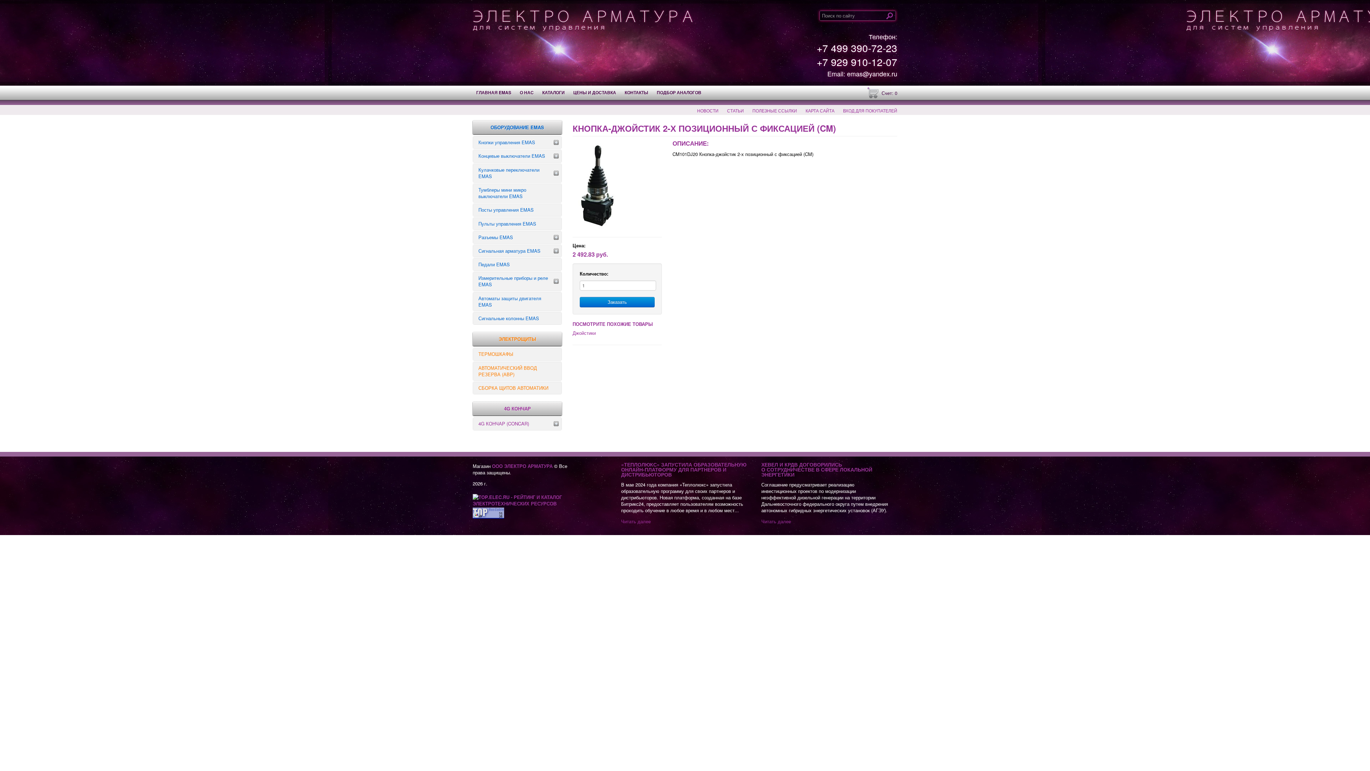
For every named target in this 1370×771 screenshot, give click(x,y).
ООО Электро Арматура (522, 466)
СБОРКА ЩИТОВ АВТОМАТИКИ (513, 387)
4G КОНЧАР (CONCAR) (503, 423)
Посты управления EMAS (506, 209)
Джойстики (584, 332)
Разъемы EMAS (495, 237)
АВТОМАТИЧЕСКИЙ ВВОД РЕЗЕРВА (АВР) (507, 371)
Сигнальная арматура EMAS (509, 250)
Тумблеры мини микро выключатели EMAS (502, 193)
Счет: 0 (889, 93)
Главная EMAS (493, 92)
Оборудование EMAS (517, 127)
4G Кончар (517, 408)
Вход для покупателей (870, 110)
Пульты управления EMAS (507, 223)
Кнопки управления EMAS (506, 142)
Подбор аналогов (679, 92)
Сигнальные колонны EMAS (508, 318)
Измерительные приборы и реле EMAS (513, 281)
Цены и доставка (594, 92)
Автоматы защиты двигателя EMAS (509, 301)
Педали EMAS (494, 264)
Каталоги (553, 92)
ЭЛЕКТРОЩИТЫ (517, 339)
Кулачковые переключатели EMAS (508, 173)
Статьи (735, 110)
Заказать (617, 301)
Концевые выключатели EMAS (511, 155)
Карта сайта (820, 110)
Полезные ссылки (774, 110)
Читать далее (636, 521)
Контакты (636, 92)
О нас (527, 92)
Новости (708, 110)
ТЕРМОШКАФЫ (495, 354)
